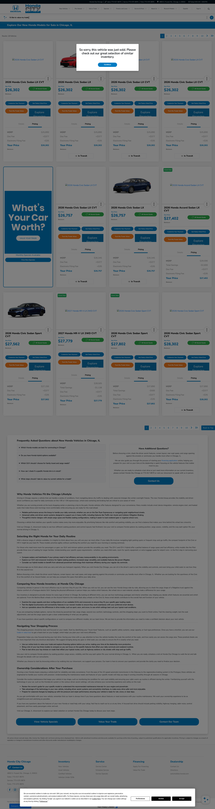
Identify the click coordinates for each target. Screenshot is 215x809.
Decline (161, 799)
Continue (107, 65)
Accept (181, 799)
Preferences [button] (43, 801)
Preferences (140, 799)
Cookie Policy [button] (96, 799)
